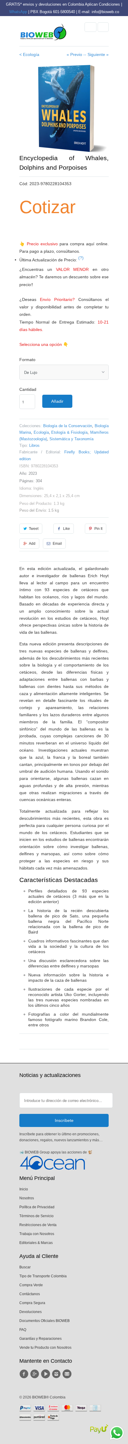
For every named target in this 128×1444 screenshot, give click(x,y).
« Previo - (76, 54)
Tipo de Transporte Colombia (43, 1276)
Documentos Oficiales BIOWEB (44, 1321)
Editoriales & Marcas (36, 1243)
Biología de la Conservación (67, 426)
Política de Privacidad (36, 1207)
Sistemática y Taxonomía (71, 439)
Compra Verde (31, 1285)
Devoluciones (30, 1312)
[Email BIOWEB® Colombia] (68, 1374)
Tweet (33, 529)
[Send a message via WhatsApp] (117, 1433)
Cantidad (27, 389)
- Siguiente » (97, 54)
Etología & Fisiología (69, 432)
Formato (27, 359)
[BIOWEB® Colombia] (43, 33)
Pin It (98, 529)
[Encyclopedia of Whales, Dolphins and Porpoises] (64, 108)
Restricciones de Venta (38, 1225)
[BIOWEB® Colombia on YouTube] (46, 1374)
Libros (34, 445)
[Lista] (103, 27)
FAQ (22, 1330)
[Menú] (90, 27)
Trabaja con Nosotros (36, 1234)
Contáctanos (29, 1294)
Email (57, 543)
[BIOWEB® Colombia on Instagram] (57, 1374)
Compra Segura (32, 1303)
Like (66, 529)
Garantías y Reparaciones (40, 1339)
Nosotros (26, 1198)
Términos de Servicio (36, 1216)
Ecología (41, 432)
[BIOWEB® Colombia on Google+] (35, 1374)
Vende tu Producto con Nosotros (45, 1347)
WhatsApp (18, 12)
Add (32, 543)
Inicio (23, 1189)
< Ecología (29, 54)
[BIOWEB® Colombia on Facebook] (24, 1374)
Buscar (25, 1267)
